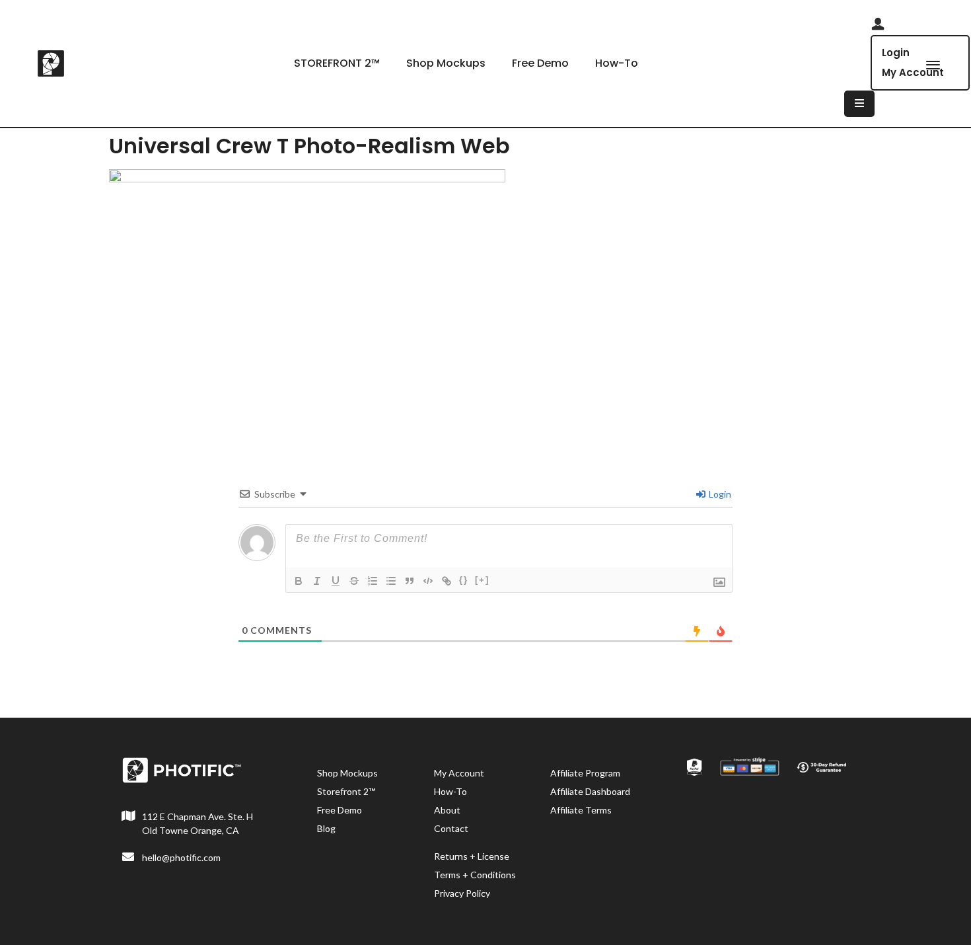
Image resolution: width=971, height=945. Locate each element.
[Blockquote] (409, 581)
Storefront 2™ (346, 791)
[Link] (446, 581)
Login (896, 52)
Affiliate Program (585, 772)
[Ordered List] (372, 581)
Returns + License (471, 856)
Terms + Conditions (475, 874)
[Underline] (335, 581)
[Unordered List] (391, 581)
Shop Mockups (446, 63)
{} (463, 580)
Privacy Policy (462, 893)
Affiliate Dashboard (590, 791)
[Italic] (317, 581)
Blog (326, 828)
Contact (451, 828)
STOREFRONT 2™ (337, 63)
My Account (459, 772)
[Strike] (354, 581)
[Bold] (298, 581)
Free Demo (540, 63)
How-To (616, 63)
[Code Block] (428, 581)
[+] (482, 580)
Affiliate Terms (581, 809)
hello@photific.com (181, 857)
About (447, 809)
